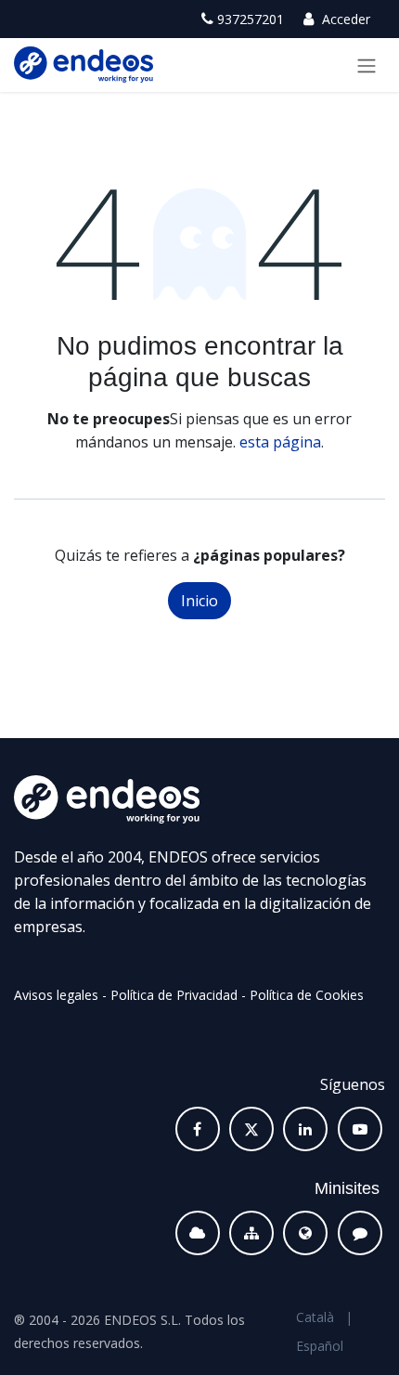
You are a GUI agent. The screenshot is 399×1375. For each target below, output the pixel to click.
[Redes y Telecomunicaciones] (251, 1233)
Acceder (344, 19)
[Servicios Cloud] (197, 1233)
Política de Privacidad (174, 995)
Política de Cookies (307, 995)
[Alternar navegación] (366, 64)
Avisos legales (56, 995)
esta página (280, 442)
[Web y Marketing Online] (305, 1233)
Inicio (199, 600)
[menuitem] (315, 1317)
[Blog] (360, 1233)
